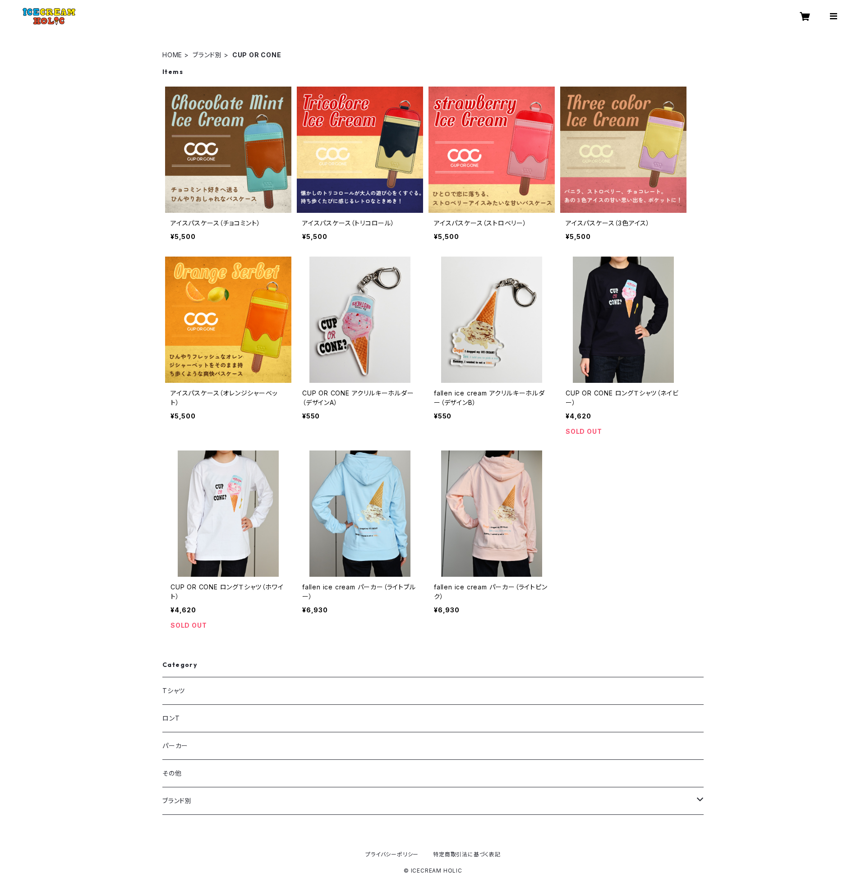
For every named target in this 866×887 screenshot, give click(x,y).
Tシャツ (173, 690)
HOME (172, 55)
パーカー (175, 745)
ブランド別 (207, 55)
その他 (171, 773)
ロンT (171, 718)
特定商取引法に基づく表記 (467, 854)
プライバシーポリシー (392, 854)
